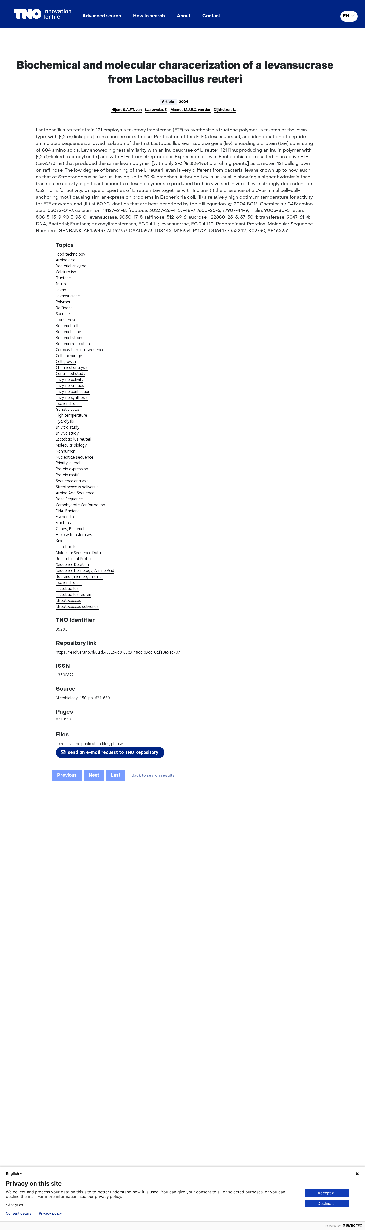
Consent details (18, 1213)
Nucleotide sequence (74, 457)
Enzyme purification (73, 391)
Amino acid (66, 260)
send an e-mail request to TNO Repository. (113, 752)
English (12, 1173)
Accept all (327, 1192)
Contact (211, 16)
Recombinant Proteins (75, 558)
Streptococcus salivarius (77, 487)
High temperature (71, 415)
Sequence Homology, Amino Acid (85, 570)
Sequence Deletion (72, 564)
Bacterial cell (67, 325)
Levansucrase (68, 296)
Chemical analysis (72, 367)
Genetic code (67, 409)
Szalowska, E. (156, 110)
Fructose (63, 278)
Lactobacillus (67, 546)
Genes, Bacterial (70, 528)
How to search (149, 16)
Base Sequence (69, 499)
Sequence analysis (72, 481)
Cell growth (66, 361)
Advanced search (101, 16)
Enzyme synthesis (72, 397)
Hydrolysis (65, 421)
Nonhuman (65, 451)
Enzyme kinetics (70, 385)
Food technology (70, 254)
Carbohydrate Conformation (80, 505)
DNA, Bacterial (68, 511)
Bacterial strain (69, 337)
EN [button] (346, 16)
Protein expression (72, 469)
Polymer (63, 302)
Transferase (66, 319)
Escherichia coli (69, 403)
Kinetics (63, 540)
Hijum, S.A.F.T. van (126, 110)
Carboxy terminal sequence (80, 349)
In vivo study (67, 433)
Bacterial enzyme (71, 266)
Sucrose (63, 313)
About (183, 16)
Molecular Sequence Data (78, 552)
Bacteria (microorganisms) (79, 576)
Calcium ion (66, 272)
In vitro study (67, 427)
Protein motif (67, 475)
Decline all (327, 1203)
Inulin (61, 284)
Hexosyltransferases (74, 534)
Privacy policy (50, 1213)
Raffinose (64, 308)
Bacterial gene (68, 331)
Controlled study (70, 373)
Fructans (63, 522)
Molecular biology (71, 445)
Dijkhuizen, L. (225, 110)
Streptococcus (68, 600)
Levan (61, 290)
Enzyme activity (69, 379)
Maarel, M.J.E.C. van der (190, 110)
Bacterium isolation (73, 343)
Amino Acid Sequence (75, 493)
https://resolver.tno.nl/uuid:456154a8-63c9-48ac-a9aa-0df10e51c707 (118, 652)
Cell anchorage (69, 355)
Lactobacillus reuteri (73, 439)
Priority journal (68, 463)
